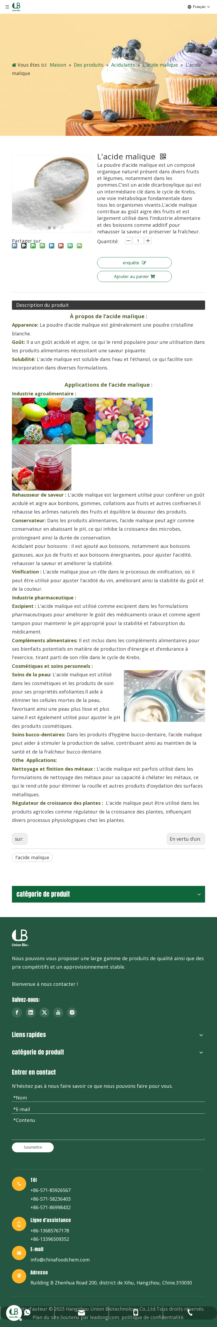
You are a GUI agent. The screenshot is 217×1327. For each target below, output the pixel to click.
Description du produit (42, 305)
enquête (131, 263)
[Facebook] (17, 1012)
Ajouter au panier (131, 276)
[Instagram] (72, 1012)
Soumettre (33, 1147)
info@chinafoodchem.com (60, 1259)
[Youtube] (58, 1012)
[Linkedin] (31, 1012)
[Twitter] (44, 1012)
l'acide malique (32, 857)
